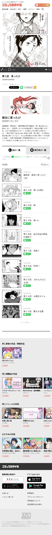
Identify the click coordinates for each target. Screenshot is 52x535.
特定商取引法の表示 (34, 504)
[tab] (14, 150)
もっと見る (25, 322)
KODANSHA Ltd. (8, 524)
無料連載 (5, 9)
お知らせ (5, 493)
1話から (45, 164)
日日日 (5, 121)
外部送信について (33, 501)
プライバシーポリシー (35, 497)
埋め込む (29, 87)
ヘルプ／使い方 (7, 497)
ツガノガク (14, 121)
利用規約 (30, 493)
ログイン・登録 (34, 9)
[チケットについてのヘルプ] (48, 158)
